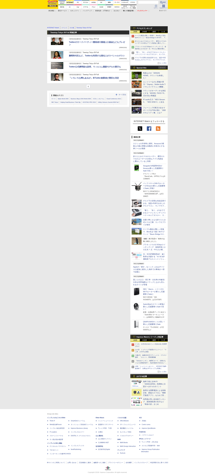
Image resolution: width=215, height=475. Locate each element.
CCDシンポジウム (98, 98)
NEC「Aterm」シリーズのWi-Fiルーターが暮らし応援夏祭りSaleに (154, 291)
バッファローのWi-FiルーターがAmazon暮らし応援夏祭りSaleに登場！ (154, 185)
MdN (119, 439)
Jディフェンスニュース (128, 424)
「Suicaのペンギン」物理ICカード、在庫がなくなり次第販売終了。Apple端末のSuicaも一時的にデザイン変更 (151, 363)
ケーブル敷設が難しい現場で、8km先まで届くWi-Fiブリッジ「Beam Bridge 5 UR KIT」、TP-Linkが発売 (151, 38)
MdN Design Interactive (128, 446)
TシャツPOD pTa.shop (150, 442)
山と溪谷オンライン (105, 439)
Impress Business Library (79, 428)
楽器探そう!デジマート (105, 424)
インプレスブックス (77, 446)
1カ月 (163, 32)
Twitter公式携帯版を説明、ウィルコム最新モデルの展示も (95, 67)
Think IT (52, 421)
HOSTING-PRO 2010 (89, 102)
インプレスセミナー (77, 432)
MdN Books (124, 442)
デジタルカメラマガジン (58, 446)
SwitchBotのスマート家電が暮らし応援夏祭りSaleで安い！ (154, 306)
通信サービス (62, 11)
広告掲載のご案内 (85, 462)
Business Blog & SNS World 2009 (81, 98)
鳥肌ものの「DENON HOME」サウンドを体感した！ (153, 75)
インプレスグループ (141, 462)
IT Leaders (53, 432)
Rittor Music (100, 418)
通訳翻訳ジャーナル (126, 428)
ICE (140, 418)
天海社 (144, 421)
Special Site (141, 68)
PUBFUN (142, 432)
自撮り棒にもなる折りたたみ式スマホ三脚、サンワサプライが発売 (154, 222)
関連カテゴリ (58, 95)
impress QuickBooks (149, 428)
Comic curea (146, 424)
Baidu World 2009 (63, 98)
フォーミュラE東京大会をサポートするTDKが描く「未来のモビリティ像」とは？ (154, 110)
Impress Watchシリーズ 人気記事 (149, 337)
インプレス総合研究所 (57, 428)
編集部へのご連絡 (100, 462)
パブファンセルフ (148, 435)
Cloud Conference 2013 (114, 98)
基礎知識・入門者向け (102, 11)
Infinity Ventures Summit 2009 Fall (108, 102)
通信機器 (51, 11)
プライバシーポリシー (115, 462)
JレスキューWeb (125, 432)
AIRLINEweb (124, 421)
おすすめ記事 (141, 376)
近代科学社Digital (104, 449)
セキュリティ (74, 11)
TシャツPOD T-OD (105, 428)
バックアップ (87, 11)
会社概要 (129, 462)
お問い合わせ (71, 462)
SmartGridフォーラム (78, 421)
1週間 (154, 32)
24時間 (144, 32)
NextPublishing (76, 449)
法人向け (117, 11)
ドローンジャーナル (56, 436)
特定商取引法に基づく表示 (159, 462)
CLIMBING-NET (103, 442)
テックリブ (121, 450)
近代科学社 (99, 446)
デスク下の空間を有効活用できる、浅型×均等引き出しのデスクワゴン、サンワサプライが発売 (150, 60)
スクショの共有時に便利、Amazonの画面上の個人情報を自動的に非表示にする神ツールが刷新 (148, 145)
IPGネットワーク (145, 439)
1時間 (135, 32)
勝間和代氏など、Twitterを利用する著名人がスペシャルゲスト (97, 56)
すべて (54, 98)
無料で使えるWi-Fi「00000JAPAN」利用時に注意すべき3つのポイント (154, 383)
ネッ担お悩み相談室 (56, 439)
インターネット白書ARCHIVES (60, 454)
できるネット (54, 450)
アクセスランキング (144, 28)
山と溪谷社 (99, 436)
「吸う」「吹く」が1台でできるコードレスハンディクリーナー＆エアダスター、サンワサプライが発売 (150, 54)
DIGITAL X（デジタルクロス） (81, 436)
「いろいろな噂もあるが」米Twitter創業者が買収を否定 (94, 78)
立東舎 (100, 432)
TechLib (122, 453)
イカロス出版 (121, 418)
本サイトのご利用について (56, 462)
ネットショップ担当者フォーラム (82, 424)
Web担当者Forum (56, 424)
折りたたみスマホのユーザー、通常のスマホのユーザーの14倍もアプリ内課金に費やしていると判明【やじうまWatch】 (151, 43)
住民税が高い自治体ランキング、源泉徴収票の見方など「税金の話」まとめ (154, 401)
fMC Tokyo (55, 102)
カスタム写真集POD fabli (151, 446)
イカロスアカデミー (126, 436)
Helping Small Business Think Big (70, 102)
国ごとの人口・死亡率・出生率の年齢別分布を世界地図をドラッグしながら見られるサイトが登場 (148, 282)
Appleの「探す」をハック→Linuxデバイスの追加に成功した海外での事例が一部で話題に (148, 269)
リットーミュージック (105, 421)
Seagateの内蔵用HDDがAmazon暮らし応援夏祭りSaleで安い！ (153, 168)
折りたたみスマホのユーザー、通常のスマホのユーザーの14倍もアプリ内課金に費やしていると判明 (148, 158)
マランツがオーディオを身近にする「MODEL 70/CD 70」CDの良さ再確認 (154, 93)
